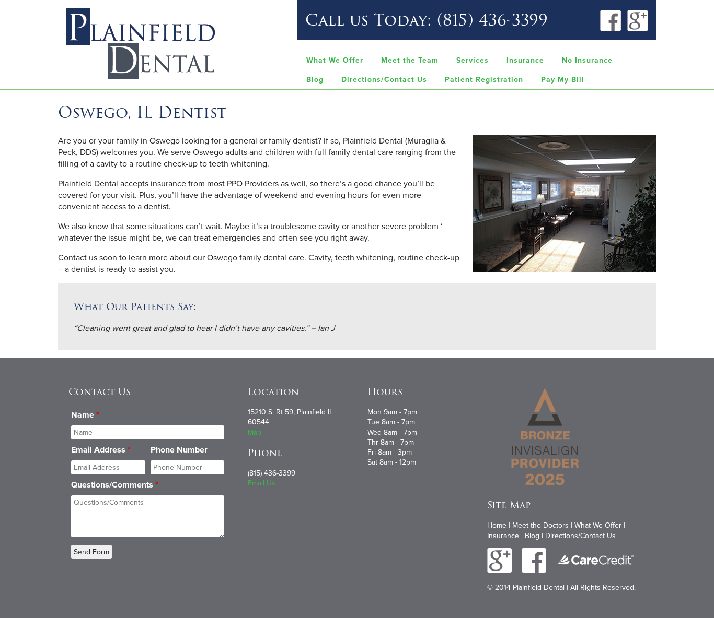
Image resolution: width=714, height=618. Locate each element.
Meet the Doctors (540, 525)
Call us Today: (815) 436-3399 (426, 20)
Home (496, 525)
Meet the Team (410, 60)
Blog (315, 79)
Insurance (525, 60)
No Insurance (587, 60)
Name (85, 415)
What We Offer (334, 60)
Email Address (101, 450)
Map (254, 432)
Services (472, 60)
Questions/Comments (114, 485)
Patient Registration (484, 79)
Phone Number (179, 450)
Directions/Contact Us (384, 79)
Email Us (261, 483)
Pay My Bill (562, 79)
